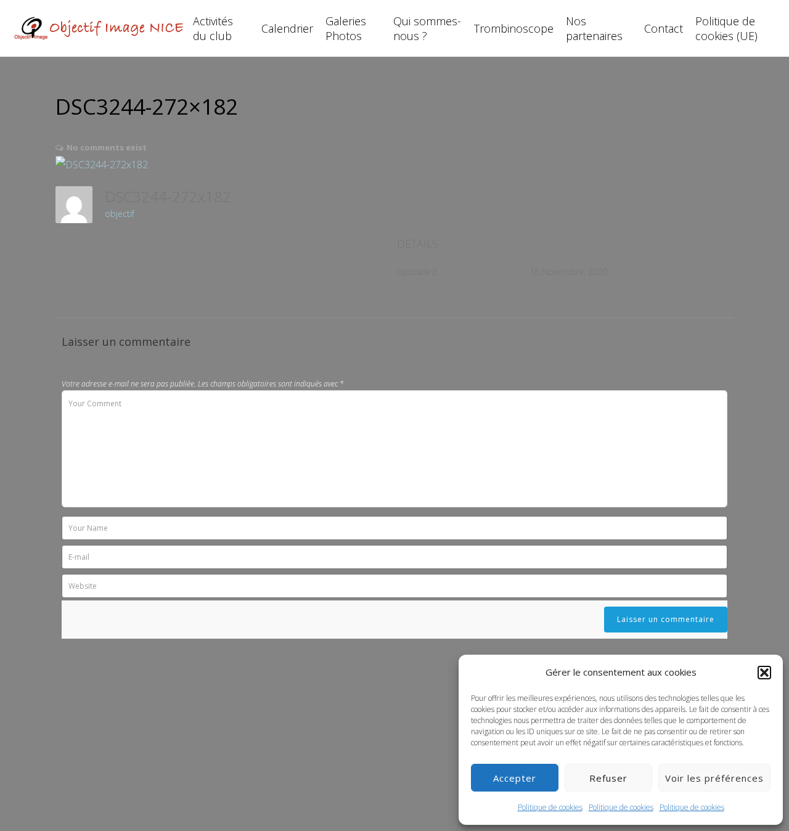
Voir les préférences (714, 778)
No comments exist (107, 147)
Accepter (514, 778)
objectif (119, 213)
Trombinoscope (514, 28)
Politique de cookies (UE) (726, 28)
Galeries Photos (345, 28)
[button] (764, 672)
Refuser (608, 778)
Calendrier (287, 28)
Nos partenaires (594, 28)
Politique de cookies (550, 807)
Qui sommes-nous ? (427, 28)
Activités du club (213, 28)
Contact (663, 28)
